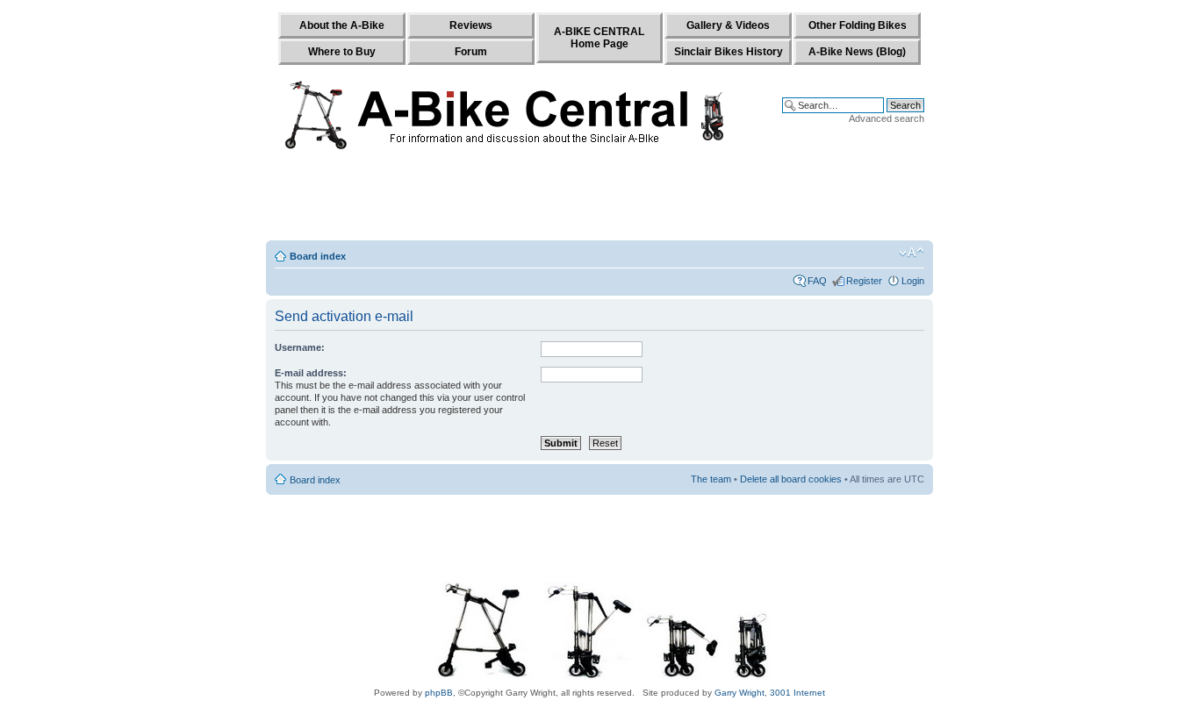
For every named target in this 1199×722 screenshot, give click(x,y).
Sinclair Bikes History (728, 52)
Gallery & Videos (728, 25)
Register (864, 280)
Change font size (911, 253)
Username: (300, 347)
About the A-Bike (341, 25)
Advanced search (886, 118)
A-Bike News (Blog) (857, 52)
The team (711, 479)
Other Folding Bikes (857, 25)
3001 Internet (797, 692)
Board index (318, 256)
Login (912, 280)
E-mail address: (311, 373)
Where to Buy (342, 52)
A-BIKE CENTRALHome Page (599, 37)
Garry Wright (739, 692)
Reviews (470, 25)
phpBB (439, 692)
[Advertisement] (599, 199)
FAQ (817, 280)
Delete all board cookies (791, 479)
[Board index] (508, 111)
